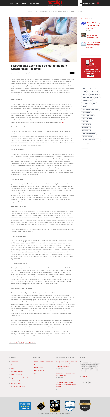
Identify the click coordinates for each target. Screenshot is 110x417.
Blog (80, 3)
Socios (12, 368)
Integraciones (34, 3)
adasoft (84, 88)
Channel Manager (38, 367)
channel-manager (87, 97)
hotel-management (87, 115)
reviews (84, 144)
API (35, 373)
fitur (94, 103)
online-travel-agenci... (30, 342)
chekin (97, 97)
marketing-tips (86, 130)
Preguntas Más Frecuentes (18, 386)
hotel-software (86, 124)
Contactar (86, 3)
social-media (93, 144)
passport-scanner (87, 136)
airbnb (84, 91)
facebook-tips (86, 103)
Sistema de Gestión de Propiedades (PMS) (43, 363)
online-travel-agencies (89, 133)
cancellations (94, 94)
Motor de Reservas (39, 370)
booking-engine (93, 91)
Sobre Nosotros (15, 361)
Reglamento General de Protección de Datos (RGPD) (20, 379)
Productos (14, 3)
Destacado (84, 18)
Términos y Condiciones (17, 371)
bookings (21, 342)
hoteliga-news (86, 112)
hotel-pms (85, 121)
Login (93, 3)
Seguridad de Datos (16, 383)
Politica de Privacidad (16, 374)
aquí (63, 122)
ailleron (92, 88)
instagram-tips (86, 127)
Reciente (91, 18)
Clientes (13, 365)
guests (84, 106)
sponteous (85, 147)
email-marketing (87, 100)
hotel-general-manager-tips (90, 109)
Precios (23, 3)
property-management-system (89, 140)
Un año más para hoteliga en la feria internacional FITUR (92, 35)
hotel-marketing (23, 73)
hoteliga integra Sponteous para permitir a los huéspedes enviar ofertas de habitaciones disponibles (93, 25)
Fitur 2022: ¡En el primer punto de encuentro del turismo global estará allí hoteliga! (93, 45)
